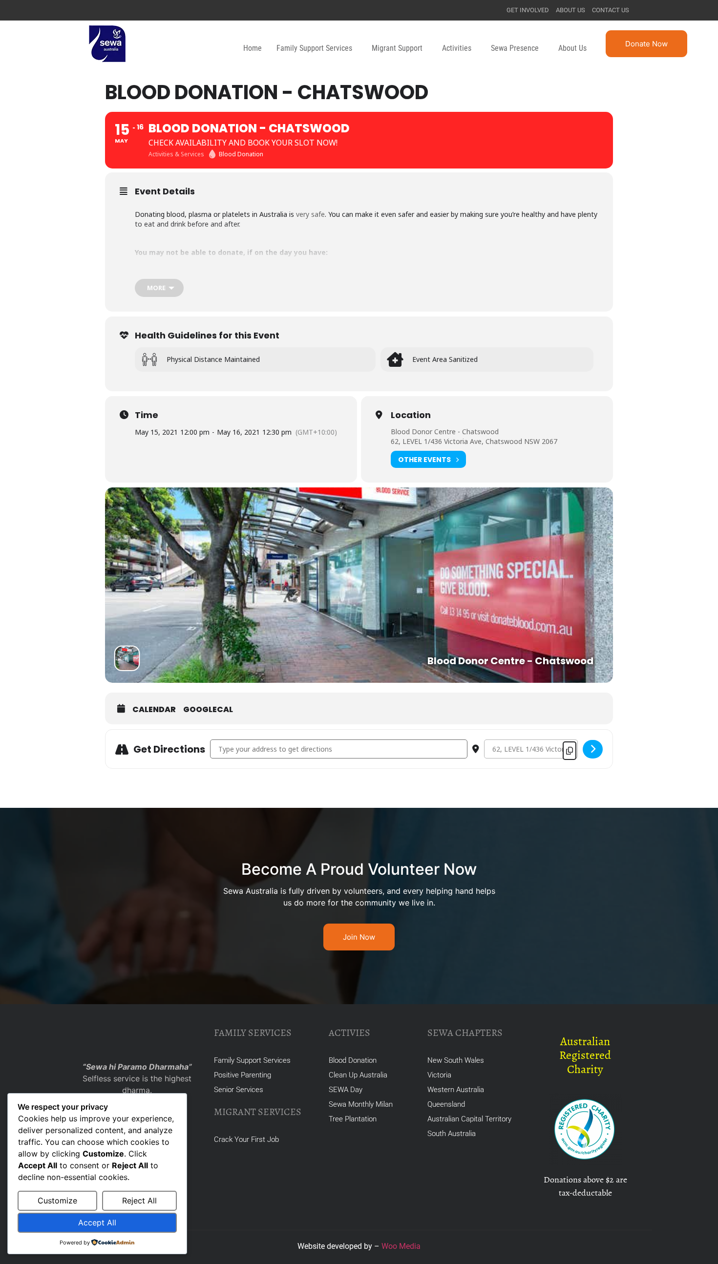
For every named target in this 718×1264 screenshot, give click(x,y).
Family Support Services (314, 48)
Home (252, 48)
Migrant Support (397, 48)
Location (411, 415)
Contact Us (610, 10)
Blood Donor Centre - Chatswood (445, 431)
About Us (570, 10)
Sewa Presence (515, 48)
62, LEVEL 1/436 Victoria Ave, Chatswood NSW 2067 (474, 441)
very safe (310, 214)
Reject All (139, 1200)
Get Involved (528, 10)
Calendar (154, 710)
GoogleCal (208, 710)
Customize (57, 1200)
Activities (456, 48)
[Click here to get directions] (593, 749)
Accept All (97, 1222)
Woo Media (401, 1246)
